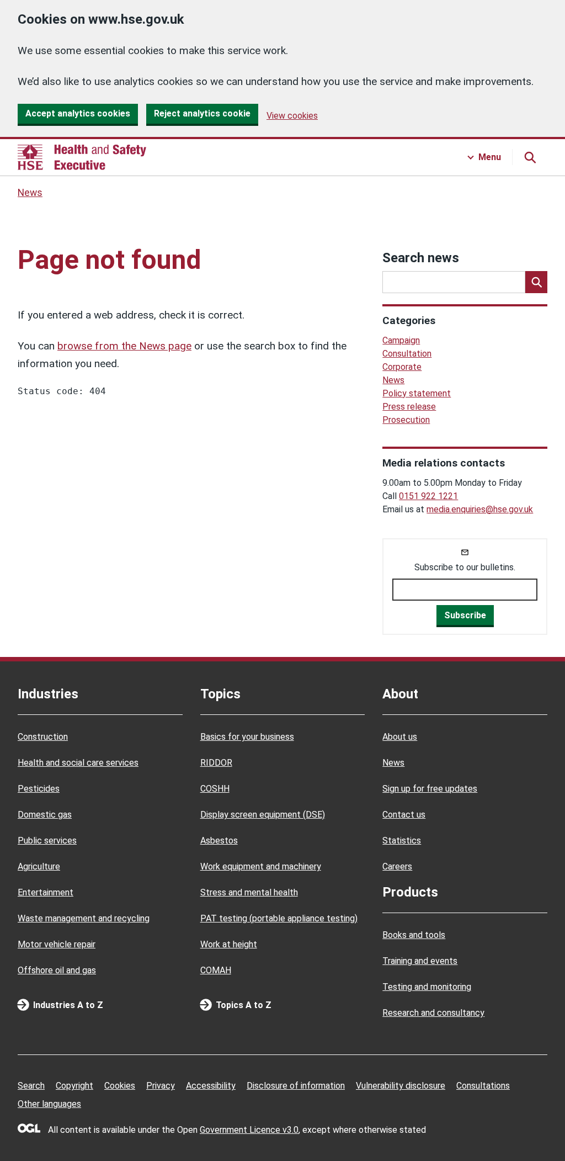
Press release (409, 406)
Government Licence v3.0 (249, 1130)
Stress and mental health (249, 892)
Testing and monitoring (426, 987)
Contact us (403, 814)
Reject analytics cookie (202, 113)
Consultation (406, 353)
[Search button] (529, 157)
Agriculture (39, 866)
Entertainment (45, 892)
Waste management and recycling (84, 918)
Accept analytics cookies (77, 113)
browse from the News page (124, 346)
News (30, 192)
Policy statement (416, 393)
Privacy (160, 1085)
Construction (43, 736)
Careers (397, 866)
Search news (420, 258)
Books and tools (413, 935)
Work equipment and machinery (260, 866)
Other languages (49, 1104)
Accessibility (211, 1085)
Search (31, 1085)
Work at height (228, 944)
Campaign (401, 340)
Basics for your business (247, 736)
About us (399, 736)
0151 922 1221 (428, 496)
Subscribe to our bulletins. (464, 567)
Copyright (74, 1085)
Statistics (401, 840)
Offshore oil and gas (57, 970)
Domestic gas (45, 814)
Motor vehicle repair (56, 944)
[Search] (536, 282)
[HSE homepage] (82, 157)
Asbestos (219, 840)
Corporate (402, 367)
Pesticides (39, 788)
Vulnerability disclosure (400, 1085)
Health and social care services (78, 762)
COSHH (215, 788)
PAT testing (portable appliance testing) (279, 918)
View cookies (292, 115)
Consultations (483, 1085)
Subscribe (465, 615)
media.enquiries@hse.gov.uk (480, 509)
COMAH (215, 970)
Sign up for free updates (429, 788)
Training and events (419, 961)
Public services (47, 840)
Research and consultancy (433, 1013)
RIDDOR (216, 762)
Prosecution (406, 420)
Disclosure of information (296, 1085)
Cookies (119, 1085)
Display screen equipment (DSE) (262, 814)
